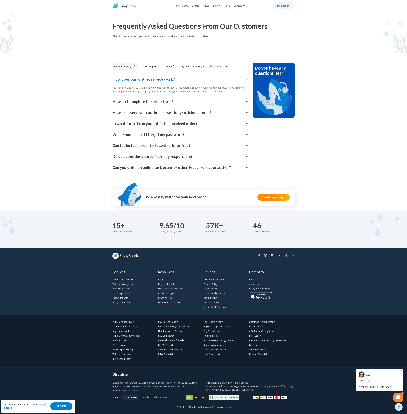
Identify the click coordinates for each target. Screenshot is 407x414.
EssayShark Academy (169, 302)
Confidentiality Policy (214, 293)
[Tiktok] (286, 256)
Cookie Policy (210, 288)
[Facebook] (259, 256)
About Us (254, 284)
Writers (195, 5)
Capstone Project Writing (262, 321)
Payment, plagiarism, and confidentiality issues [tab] (204, 66)
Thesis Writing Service (215, 349)
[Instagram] (272, 256)
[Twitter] (265, 256)
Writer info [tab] (169, 66)
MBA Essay (255, 335)
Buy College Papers (168, 321)
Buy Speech (255, 344)
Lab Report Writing (213, 321)
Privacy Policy (210, 284)
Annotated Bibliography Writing (174, 326)
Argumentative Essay (123, 331)
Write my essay (273, 197)
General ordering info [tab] (125, 66)
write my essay (157, 128)
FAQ (251, 279)
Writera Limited (240, 382)
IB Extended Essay (121, 358)
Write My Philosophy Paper (126, 335)
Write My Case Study (123, 321)
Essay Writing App (167, 293)
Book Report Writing (122, 349)
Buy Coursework (166, 335)
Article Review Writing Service (219, 340)
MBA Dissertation (167, 354)
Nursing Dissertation (259, 354)
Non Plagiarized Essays (170, 331)
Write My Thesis (257, 349)
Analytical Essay (120, 340)
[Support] (293, 256)
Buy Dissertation (121, 288)
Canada (145, 397)
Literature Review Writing (125, 326)
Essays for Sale (120, 297)
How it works (181, 5)
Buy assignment (120, 344)
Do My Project (165, 344)
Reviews (217, 5)
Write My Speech (121, 354)
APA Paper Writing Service (262, 331)
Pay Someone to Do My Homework (267, 340)
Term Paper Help (121, 293)
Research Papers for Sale (171, 340)
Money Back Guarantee (216, 307)
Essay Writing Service (123, 302)
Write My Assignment (123, 284)
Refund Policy (210, 297)
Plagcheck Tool (166, 284)
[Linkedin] (279, 256)
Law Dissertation (212, 354)
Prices (206, 5)
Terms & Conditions (214, 279)
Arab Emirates (160, 397)
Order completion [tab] (150, 66)
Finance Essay (256, 326)
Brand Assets (165, 297)
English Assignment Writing (217, 326)
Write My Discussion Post (171, 349)
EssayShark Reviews (259, 288)
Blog (227, 5)
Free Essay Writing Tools (170, 288)
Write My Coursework (123, 279)
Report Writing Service (215, 344)
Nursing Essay (211, 335)
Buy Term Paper (212, 331)
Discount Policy (211, 302)
